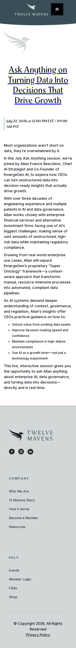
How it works (19, 509)
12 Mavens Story (22, 500)
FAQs (13, 588)
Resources (17, 527)
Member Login (20, 579)
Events (14, 570)
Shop (13, 597)
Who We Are (19, 491)
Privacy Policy (38, 635)
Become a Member (23, 518)
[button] (57, 9)
